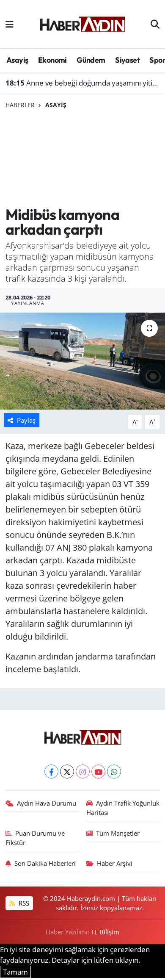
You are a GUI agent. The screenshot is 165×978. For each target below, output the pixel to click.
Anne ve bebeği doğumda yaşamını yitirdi (83, 83)
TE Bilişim (105, 932)
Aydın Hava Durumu (46, 803)
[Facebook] (51, 772)
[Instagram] (83, 772)
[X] (67, 772)
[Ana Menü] (10, 24)
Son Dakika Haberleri (45, 863)
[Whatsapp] (114, 772)
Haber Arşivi (114, 863)
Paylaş (26, 420)
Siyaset (127, 60)
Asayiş (17, 60)
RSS (23, 903)
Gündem (91, 60)
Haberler (20, 105)
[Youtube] (98, 772)
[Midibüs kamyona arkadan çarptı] (82, 361)
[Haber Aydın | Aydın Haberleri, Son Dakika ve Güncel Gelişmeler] (82, 22)
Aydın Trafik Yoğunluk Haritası (123, 808)
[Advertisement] (82, 158)
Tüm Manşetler (118, 833)
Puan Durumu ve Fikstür (35, 838)
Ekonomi (52, 60)
